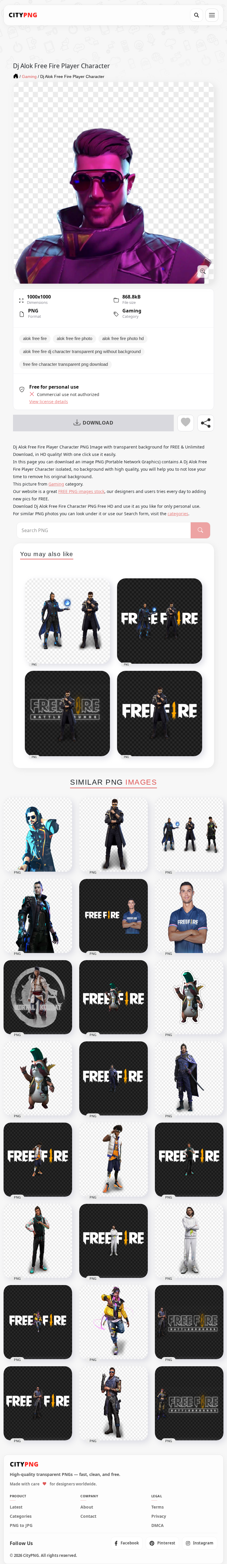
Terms (157, 1507)
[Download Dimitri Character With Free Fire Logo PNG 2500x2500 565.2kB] (113, 1241)
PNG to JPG (21, 1525)
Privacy (158, 1516)
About (86, 1507)
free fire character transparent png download (65, 364)
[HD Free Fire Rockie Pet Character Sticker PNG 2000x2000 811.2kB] (189, 997)
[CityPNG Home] (23, 15)
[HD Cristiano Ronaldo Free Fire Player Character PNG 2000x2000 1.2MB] (189, 916)
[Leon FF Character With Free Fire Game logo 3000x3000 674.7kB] (38, 1160)
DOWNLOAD (98, 422)
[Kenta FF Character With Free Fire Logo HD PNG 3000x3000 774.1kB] (113, 1078)
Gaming (131, 310)
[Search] (196, 15)
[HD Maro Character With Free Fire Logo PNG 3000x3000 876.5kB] (38, 1403)
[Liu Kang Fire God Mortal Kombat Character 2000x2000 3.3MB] (38, 997)
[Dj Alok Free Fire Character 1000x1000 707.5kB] (38, 835)
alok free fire (35, 338)
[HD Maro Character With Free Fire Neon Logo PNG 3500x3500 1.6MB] (189, 1322)
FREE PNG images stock (81, 491)
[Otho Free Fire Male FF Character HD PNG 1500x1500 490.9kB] (38, 1241)
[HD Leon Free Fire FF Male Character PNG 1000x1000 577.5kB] (113, 1160)
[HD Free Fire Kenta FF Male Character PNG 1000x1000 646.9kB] (189, 1078)
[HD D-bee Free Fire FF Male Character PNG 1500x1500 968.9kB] (113, 1322)
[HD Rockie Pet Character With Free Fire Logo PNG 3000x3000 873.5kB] (113, 997)
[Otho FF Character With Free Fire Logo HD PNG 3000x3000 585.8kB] (189, 1160)
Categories (21, 1516)
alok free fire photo (74, 338)
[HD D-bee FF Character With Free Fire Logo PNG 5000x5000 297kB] (38, 1322)
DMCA (157, 1525)
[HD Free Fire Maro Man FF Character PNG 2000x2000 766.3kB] (113, 1403)
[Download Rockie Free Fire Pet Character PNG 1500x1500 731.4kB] (38, 1078)
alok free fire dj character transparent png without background (82, 351)
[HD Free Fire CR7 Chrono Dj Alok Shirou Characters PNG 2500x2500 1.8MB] (189, 835)
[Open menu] (211, 15)
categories (178, 513)
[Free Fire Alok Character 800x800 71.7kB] (113, 835)
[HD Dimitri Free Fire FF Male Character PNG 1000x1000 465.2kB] (189, 1241)
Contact (88, 1516)
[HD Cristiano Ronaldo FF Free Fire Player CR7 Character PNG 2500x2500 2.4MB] (38, 916)
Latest (16, 1507)
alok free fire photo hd (123, 338)
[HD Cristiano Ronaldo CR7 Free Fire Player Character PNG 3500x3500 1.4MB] (113, 916)
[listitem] (127, 1543)
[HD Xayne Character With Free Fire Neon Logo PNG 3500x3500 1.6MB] (189, 1403)
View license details (48, 401)
